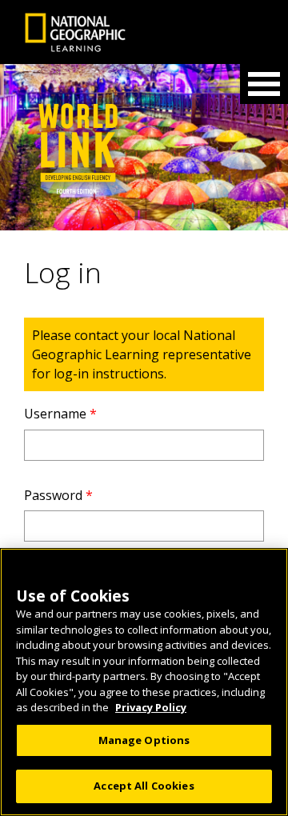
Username (60, 413)
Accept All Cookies (144, 785)
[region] (144, 682)
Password (58, 495)
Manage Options (144, 740)
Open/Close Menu (264, 84)
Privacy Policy (150, 707)
